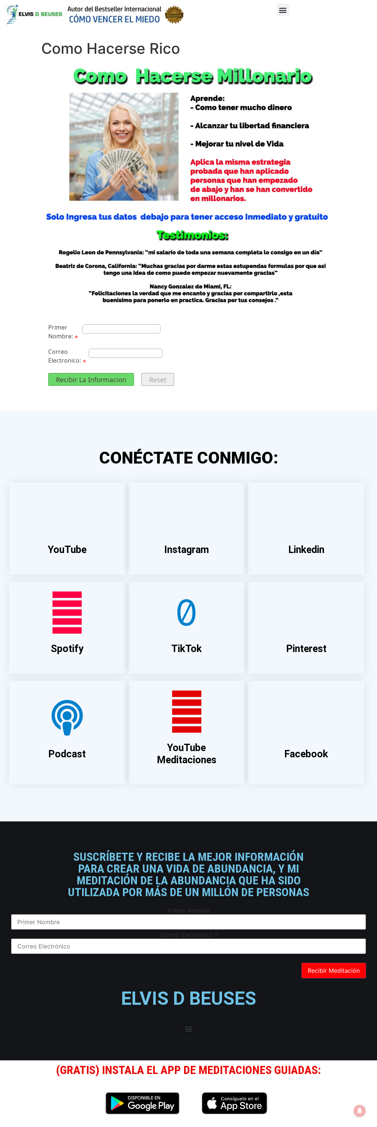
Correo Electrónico (189, 935)
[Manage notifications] (360, 1111)
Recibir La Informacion (91, 379)
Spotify (67, 649)
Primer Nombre (189, 910)
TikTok (186, 649)
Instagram (186, 550)
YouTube (67, 550)
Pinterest (306, 649)
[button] (283, 10)
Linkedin (306, 550)
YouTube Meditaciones (186, 753)
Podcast (67, 754)
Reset (157, 379)
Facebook (306, 754)
